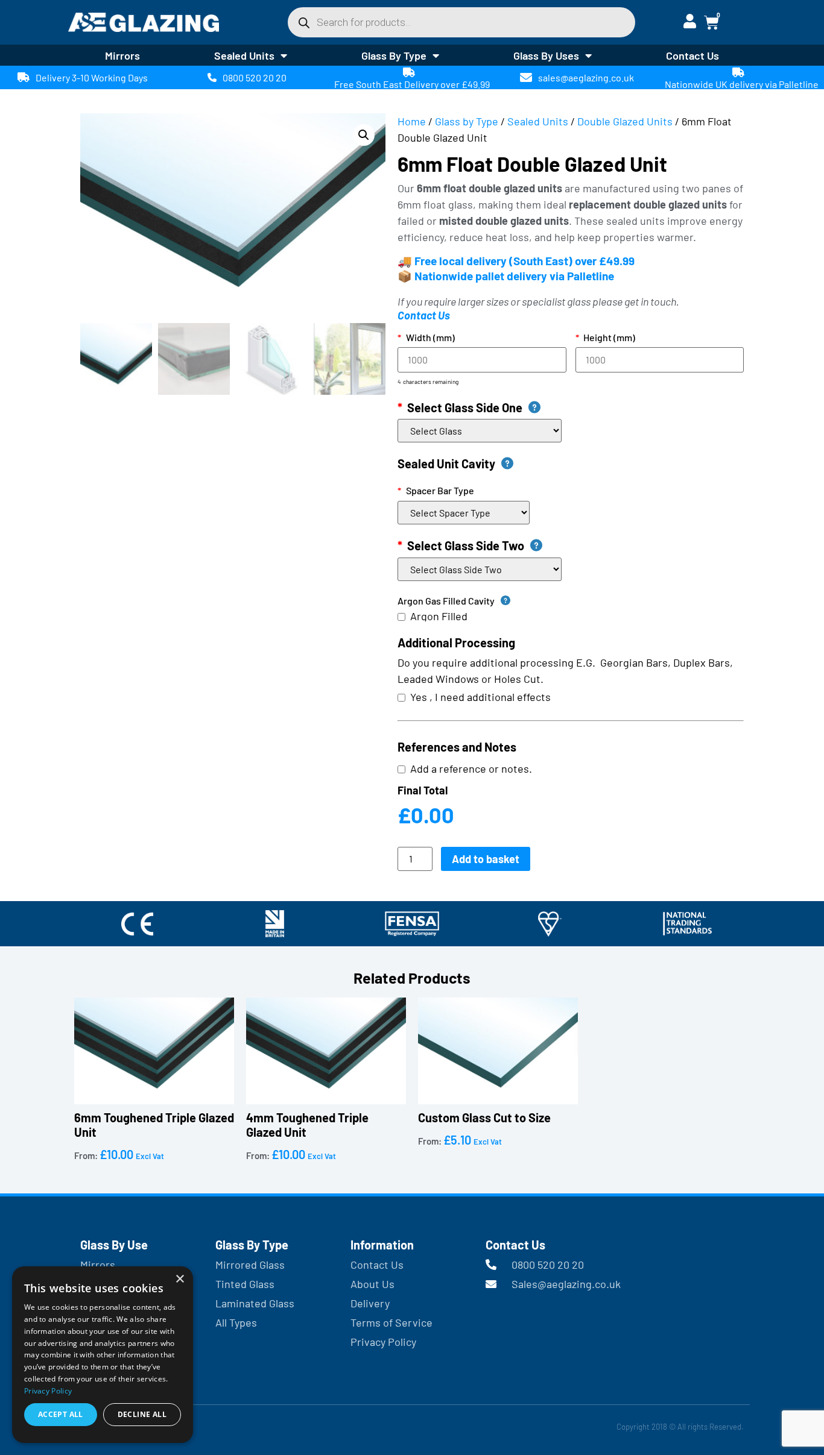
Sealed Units (244, 55)
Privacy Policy (48, 1391)
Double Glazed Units (625, 121)
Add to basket (485, 859)
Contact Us (692, 55)
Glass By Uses (546, 55)
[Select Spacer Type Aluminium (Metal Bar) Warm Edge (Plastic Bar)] (466, 512)
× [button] (179, 1279)
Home (412, 121)
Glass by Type (466, 121)
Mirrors (122, 55)
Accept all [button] (60, 1414)
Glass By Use (114, 1244)
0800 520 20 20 (255, 77)
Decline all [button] (142, 1414)
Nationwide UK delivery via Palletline (742, 84)
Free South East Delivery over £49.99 (412, 84)
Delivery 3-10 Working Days (92, 77)
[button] (364, 135)
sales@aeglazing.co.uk (586, 77)
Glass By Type (393, 55)
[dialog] (102, 1354)
